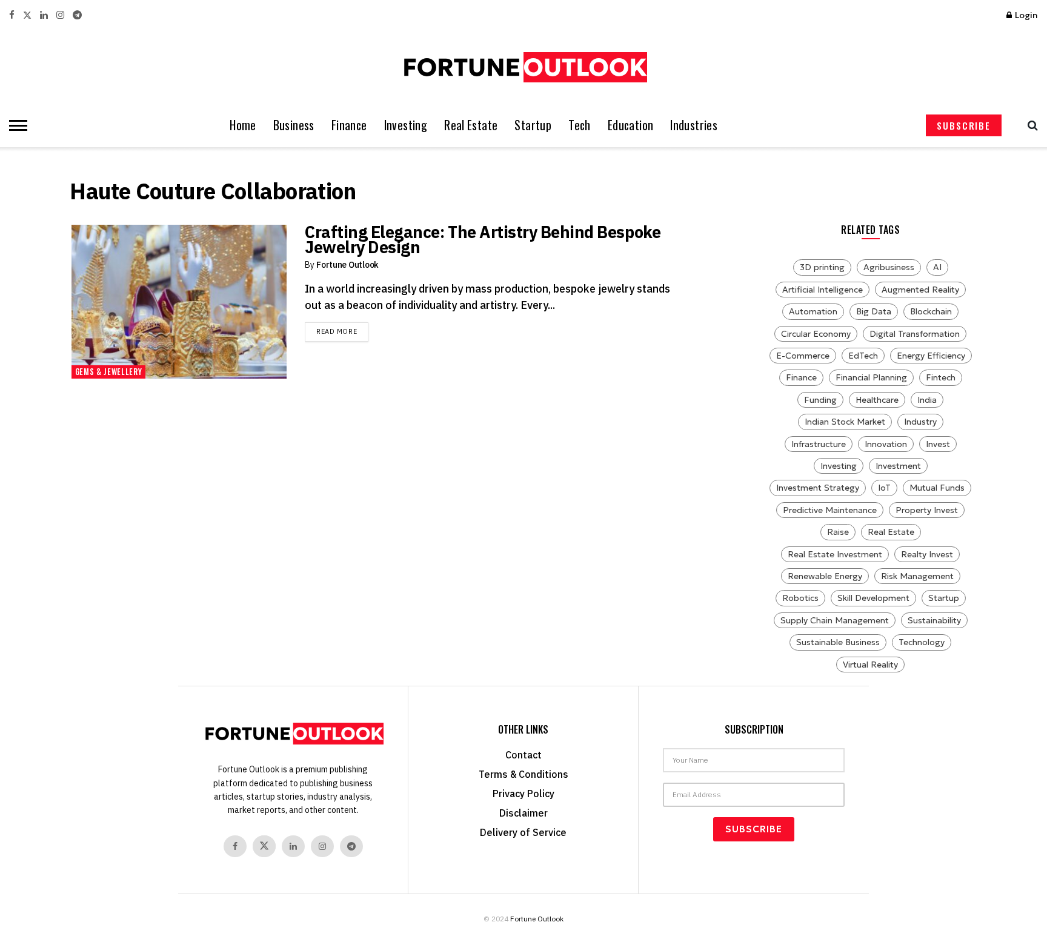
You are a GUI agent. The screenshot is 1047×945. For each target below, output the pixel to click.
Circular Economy (816, 333)
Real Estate (470, 125)
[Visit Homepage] (523, 67)
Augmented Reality (920, 289)
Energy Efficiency (931, 355)
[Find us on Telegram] (77, 15)
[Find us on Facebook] (12, 15)
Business (293, 125)
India (927, 399)
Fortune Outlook (347, 264)
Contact (523, 755)
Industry (920, 421)
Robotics (800, 597)
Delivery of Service (523, 832)
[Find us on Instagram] (60, 15)
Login (1025, 15)
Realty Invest (927, 554)
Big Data (873, 311)
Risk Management (917, 576)
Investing (406, 125)
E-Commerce (802, 355)
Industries (693, 125)
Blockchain (931, 311)
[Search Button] (1030, 125)
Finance (349, 125)
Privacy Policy (523, 794)
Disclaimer (523, 813)
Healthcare (877, 399)
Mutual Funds (937, 487)
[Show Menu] (15, 125)
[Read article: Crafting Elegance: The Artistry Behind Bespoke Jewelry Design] (179, 302)
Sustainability (934, 620)
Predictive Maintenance (830, 510)
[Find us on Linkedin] (293, 846)
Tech (579, 125)
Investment (898, 465)
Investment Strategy (817, 487)
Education (631, 125)
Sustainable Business (838, 642)
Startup (532, 125)
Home (243, 125)
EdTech (863, 355)
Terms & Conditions (523, 774)
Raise (838, 531)
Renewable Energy (825, 576)
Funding (820, 399)
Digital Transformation (914, 333)
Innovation (886, 444)
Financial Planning (871, 377)
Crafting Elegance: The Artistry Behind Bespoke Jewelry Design (482, 239)
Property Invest (927, 510)
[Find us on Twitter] (27, 15)
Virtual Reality (870, 664)
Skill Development (873, 597)
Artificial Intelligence (822, 289)
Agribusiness (888, 267)
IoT (884, 487)
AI (937, 267)
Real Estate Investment (835, 554)
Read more (342, 331)
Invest (938, 444)
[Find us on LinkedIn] (44, 15)
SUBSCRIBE (964, 125)
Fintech (941, 377)
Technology (922, 642)
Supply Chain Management (834, 620)
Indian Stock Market (845, 421)
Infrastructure (818, 444)
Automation (813, 311)
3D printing (822, 267)
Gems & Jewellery (108, 371)
